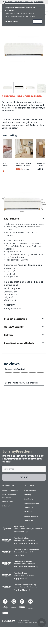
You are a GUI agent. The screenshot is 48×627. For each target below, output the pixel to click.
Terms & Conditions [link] (25, 623)
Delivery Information (10, 490)
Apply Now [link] (19, 578)
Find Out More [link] (20, 590)
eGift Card (28, 512)
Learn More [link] (19, 555)
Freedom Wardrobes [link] (23, 561)
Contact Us (28, 507)
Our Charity (28, 499)
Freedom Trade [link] (20, 573)
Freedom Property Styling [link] (25, 584)
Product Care (7, 502)
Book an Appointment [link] (24, 543)
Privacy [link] (35, 623)
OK (37, 21)
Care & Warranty (13, 327)
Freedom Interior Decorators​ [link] (26, 549)
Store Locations (30, 490)
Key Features (11, 218)
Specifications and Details (19, 343)
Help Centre (6, 506)
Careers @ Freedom (31, 503)
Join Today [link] (19, 531)
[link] (6, 528)
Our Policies (28, 520)
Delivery (8, 335)
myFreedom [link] (19, 526)
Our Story (27, 495)
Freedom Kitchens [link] (21, 538)
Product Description (15, 318)
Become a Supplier (31, 516)
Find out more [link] (11, 21)
